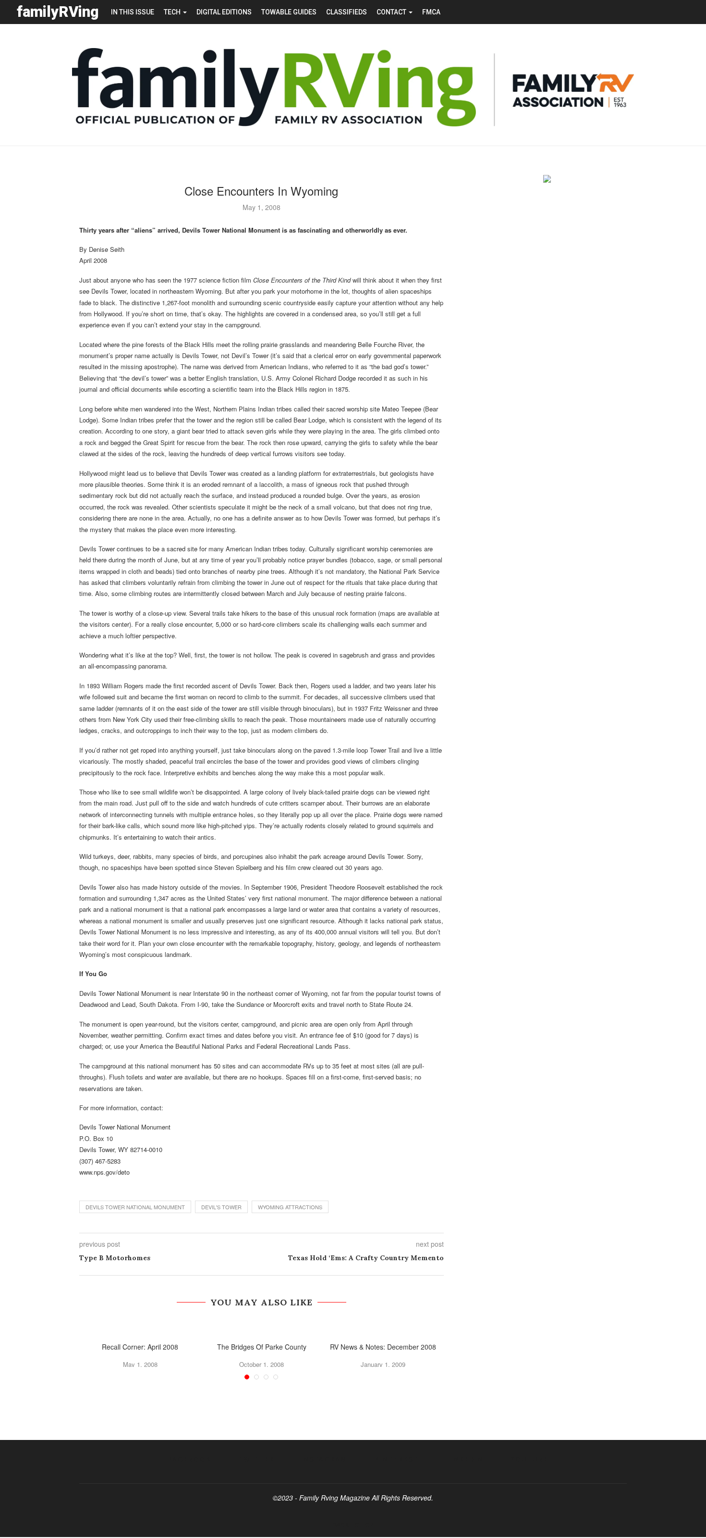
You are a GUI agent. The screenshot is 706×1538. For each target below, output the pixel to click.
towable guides (288, 12)
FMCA (431, 12)
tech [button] (173, 12)
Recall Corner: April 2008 (140, 1347)
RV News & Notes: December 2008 (383, 1347)
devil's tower (221, 1207)
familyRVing (58, 12)
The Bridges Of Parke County (261, 1347)
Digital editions (224, 12)
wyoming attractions (290, 1207)
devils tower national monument (135, 1207)
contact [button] (392, 12)
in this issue (132, 12)
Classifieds (346, 12)
